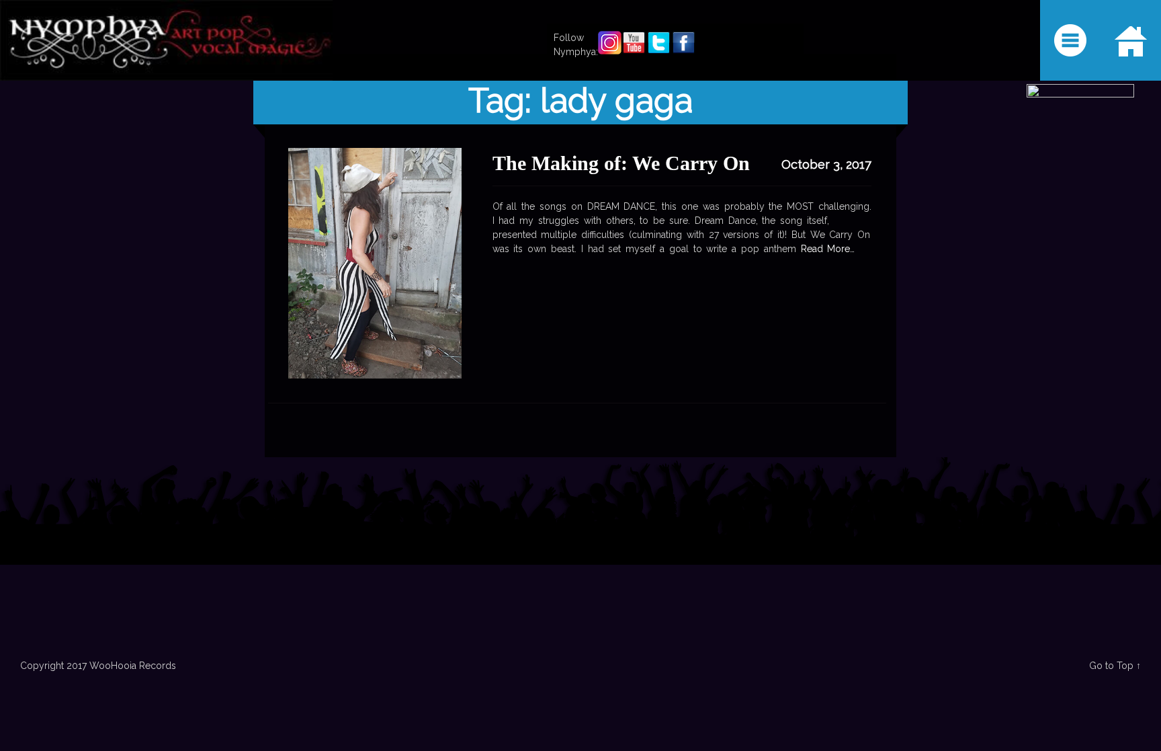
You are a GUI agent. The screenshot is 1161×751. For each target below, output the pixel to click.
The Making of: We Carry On (621, 163)
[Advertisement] (580, 565)
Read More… (825, 248)
